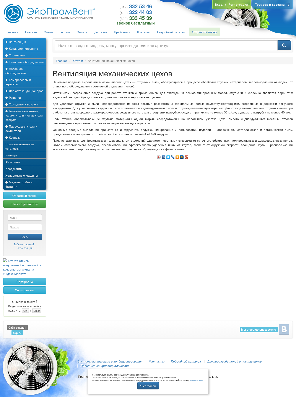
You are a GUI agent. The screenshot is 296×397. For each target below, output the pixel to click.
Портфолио (24, 281)
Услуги (65, 32)
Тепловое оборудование (26, 62)
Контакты (143, 32)
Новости (31, 32)
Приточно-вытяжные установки (19, 146)
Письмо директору (24, 204)
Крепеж (14, 137)
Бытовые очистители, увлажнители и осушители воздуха (24, 115)
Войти (24, 237)
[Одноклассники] (177, 156)
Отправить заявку (204, 32)
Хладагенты (13, 168)
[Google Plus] (186, 156)
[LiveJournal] (173, 156)
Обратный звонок (24, 195)
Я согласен (148, 386)
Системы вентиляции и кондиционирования (109, 361)
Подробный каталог (171, 32)
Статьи (49, 32)
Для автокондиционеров (25, 91)
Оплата (82, 32)
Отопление (16, 55)
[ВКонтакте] (163, 156)
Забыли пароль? (24, 244)
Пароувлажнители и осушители (21, 128)
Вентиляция (17, 41)
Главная (12, 32)
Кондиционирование (23, 48)
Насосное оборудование (15, 70)
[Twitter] (168, 156)
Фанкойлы (12, 162)
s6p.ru (17, 333)
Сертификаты (24, 290)
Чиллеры (11, 155)
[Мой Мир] (182, 156)
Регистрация (25, 248)
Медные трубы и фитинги (19, 184)
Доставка (100, 32)
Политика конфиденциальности (105, 365)
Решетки (14, 97)
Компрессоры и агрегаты (18, 81)
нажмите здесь (196, 380)
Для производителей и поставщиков (234, 361)
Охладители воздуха (23, 104)
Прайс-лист (122, 32)
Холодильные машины (21, 175)
